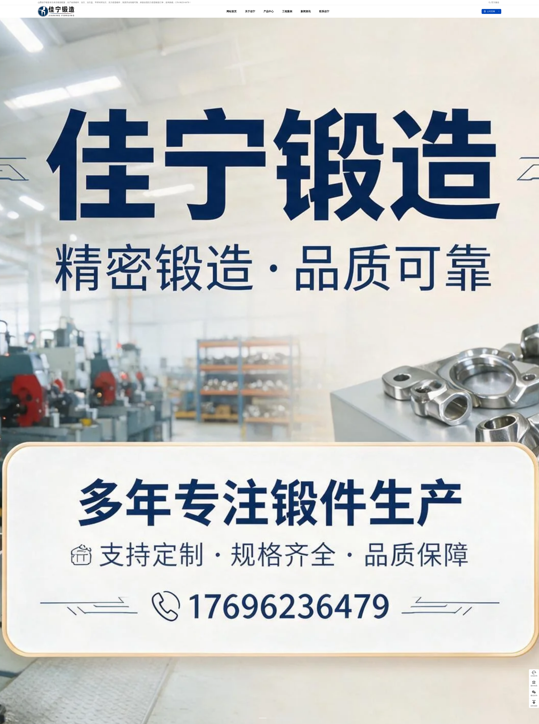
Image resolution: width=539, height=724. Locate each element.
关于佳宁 (250, 11)
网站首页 (232, 11)
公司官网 (491, 11)
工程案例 (287, 11)
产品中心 (269, 11)
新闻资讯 (306, 11)
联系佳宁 (324, 11)
